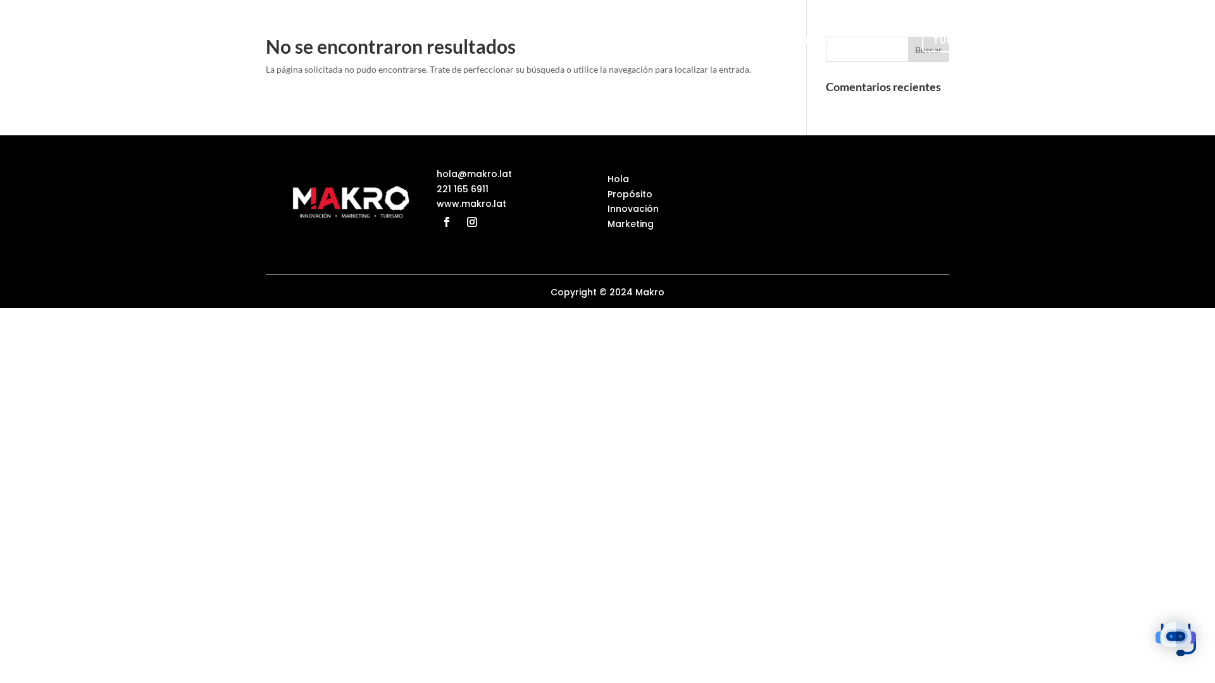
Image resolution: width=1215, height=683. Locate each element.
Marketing (631, 224)
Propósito (691, 40)
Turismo (957, 40)
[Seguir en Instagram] (472, 222)
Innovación (773, 40)
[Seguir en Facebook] (447, 222)
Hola (630, 40)
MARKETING (855, 40)
